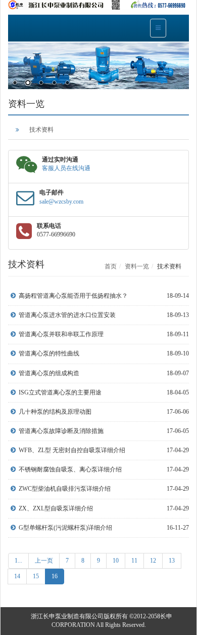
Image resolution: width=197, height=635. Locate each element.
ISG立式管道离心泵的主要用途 (60, 392)
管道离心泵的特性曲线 (49, 353)
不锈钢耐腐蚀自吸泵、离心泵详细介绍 (70, 469)
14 (17, 576)
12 (153, 560)
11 (134, 560)
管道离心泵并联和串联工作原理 (61, 334)
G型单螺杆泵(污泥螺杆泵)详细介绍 (65, 527)
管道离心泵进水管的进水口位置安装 (67, 315)
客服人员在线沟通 (66, 168)
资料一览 (137, 266)
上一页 (44, 560)
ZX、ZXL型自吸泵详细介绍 (56, 508)
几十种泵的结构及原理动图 (55, 411)
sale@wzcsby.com (61, 201)
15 (36, 576)
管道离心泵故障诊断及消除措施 (61, 430)
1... (18, 560)
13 (172, 560)
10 (116, 560)
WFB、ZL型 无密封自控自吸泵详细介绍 (72, 450)
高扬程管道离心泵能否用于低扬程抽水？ (73, 295)
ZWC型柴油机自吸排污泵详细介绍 (65, 488)
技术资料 (41, 129)
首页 (111, 266)
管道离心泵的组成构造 (49, 373)
